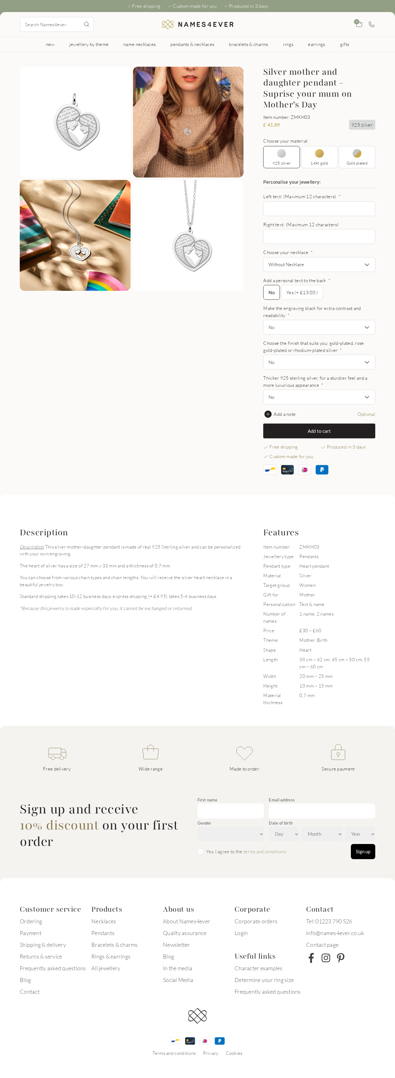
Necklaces (103, 921)
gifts (344, 44)
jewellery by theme (89, 44)
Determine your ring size (264, 979)
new (50, 44)
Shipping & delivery (43, 944)
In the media (177, 968)
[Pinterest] (341, 958)
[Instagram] (326, 958)
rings (288, 44)
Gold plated (357, 163)
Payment (30, 933)
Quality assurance (184, 933)
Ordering (31, 921)
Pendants (102, 933)
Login (241, 933)
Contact (30, 991)
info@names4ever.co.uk (335, 933)
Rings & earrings (111, 956)
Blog (25, 979)
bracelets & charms (248, 44)
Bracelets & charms (114, 944)
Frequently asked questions (53, 968)
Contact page (322, 944)
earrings (316, 44)
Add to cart (319, 431)
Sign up (363, 851)
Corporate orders (256, 921)
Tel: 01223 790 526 (329, 921)
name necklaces (139, 44)
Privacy (210, 1053)
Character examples (259, 968)
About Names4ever (186, 921)
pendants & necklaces (192, 44)
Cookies (234, 1053)
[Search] (87, 24)
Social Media (178, 979)
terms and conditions (264, 851)
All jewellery (105, 968)
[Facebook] (311, 958)
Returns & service (41, 956)
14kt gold (319, 163)
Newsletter (176, 944)
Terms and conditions (174, 1053)
